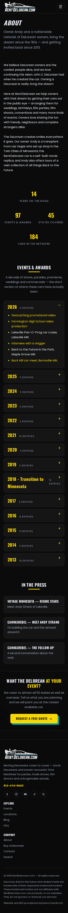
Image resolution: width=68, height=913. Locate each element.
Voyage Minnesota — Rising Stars (33, 601)
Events (8, 808)
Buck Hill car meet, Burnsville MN (34, 360)
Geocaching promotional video (33, 315)
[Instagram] (16, 794)
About (8, 840)
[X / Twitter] (43, 794)
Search (8, 857)
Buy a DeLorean (14, 846)
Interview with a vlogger (28, 343)
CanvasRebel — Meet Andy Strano (33, 622)
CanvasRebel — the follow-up (30, 647)
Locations (10, 814)
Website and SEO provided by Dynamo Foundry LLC (33, 903)
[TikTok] (34, 794)
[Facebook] (7, 794)
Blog (6, 820)
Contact (9, 851)
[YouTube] (25, 794)
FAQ (6, 825)
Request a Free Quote (34, 718)
